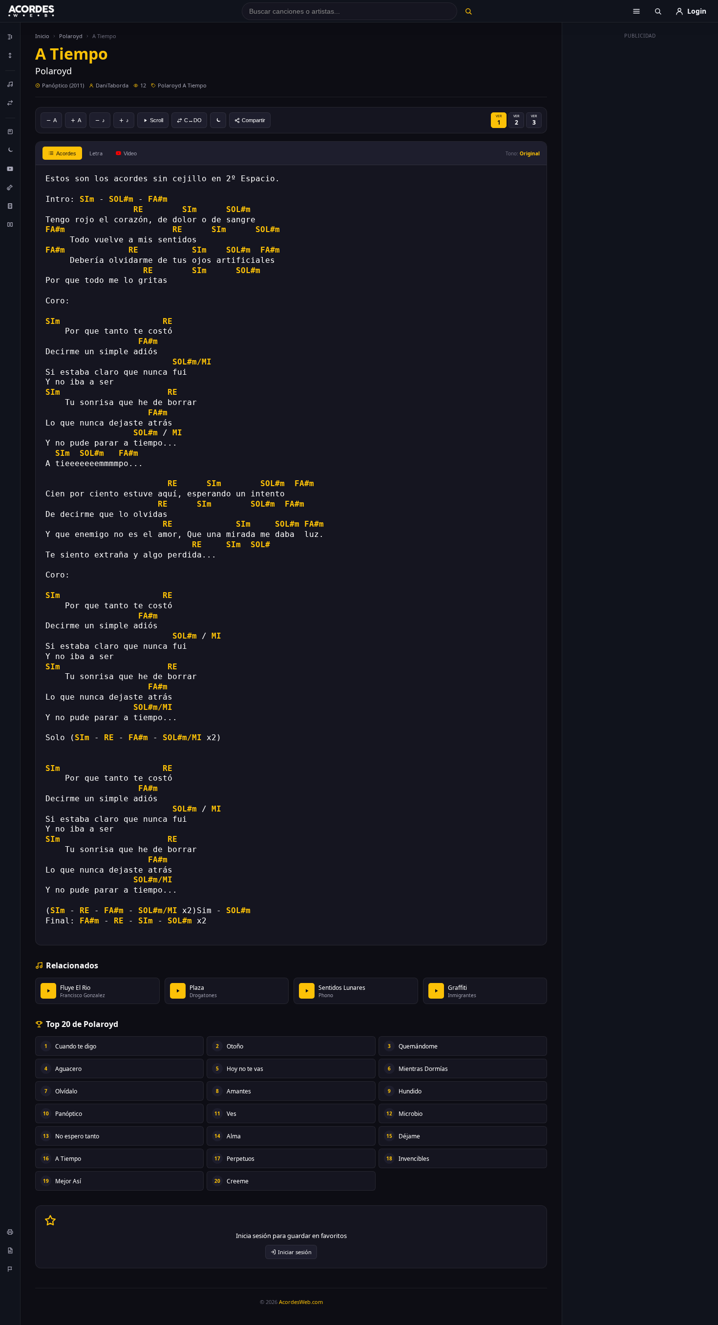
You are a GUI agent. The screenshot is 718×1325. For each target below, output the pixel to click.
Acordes (66, 153)
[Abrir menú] (636, 11)
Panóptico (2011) (63, 85)
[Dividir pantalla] (10, 224)
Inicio (42, 36)
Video (130, 153)
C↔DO (193, 120)
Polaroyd (71, 36)
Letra (96, 153)
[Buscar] (468, 11)
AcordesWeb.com (301, 1301)
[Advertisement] (640, 189)
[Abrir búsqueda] (658, 11)
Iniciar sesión (295, 1252)
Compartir (253, 120)
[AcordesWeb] (43, 11)
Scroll (156, 120)
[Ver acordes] (10, 205)
